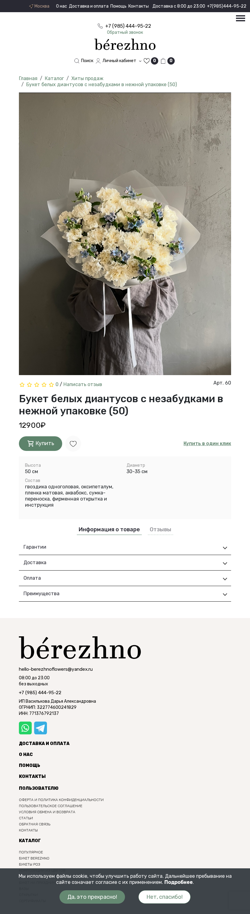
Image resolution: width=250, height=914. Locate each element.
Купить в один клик (207, 443)
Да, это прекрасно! (92, 897)
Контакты (138, 6)
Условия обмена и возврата (47, 812)
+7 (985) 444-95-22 (40, 692)
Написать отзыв (82, 384)
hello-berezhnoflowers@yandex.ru (56, 669)
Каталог (54, 78)
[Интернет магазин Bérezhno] (125, 44)
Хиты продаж (87, 78)
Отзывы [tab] (160, 529)
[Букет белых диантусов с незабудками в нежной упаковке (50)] (125, 236)
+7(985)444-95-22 (226, 6)
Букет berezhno (34, 858)
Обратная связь (34, 824)
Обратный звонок (125, 32)
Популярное (31, 852)
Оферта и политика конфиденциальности (61, 800)
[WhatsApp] (25, 728)
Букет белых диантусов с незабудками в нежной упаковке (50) (101, 84)
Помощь (118, 6)
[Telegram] (40, 728)
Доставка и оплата (89, 6)
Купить (44, 443)
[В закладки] (73, 443)
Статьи (26, 818)
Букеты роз (29, 864)
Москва (41, 6)
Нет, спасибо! (164, 897)
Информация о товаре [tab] (109, 529)
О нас (61, 6)
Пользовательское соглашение (50, 806)
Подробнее (178, 882)
